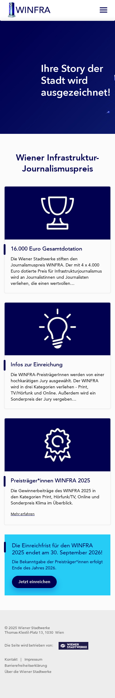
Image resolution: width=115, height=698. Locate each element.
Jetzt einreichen (34, 581)
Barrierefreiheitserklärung (26, 665)
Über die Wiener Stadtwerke (28, 671)
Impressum (33, 659)
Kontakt (11, 659)
